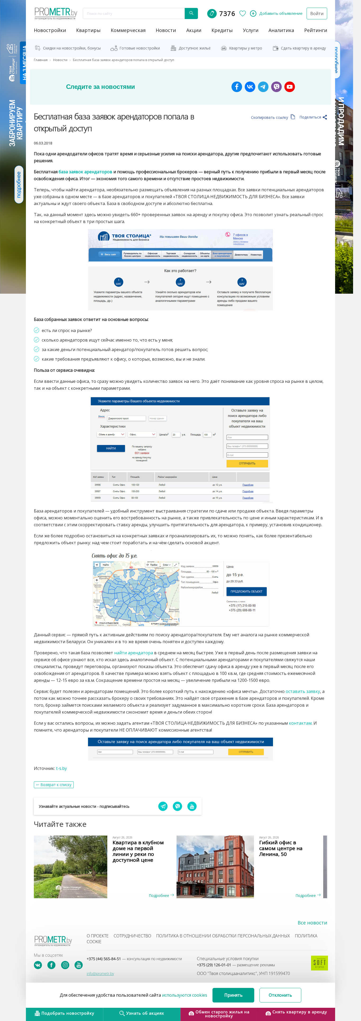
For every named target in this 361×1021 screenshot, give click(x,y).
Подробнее (159, 895)
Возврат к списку (55, 784)
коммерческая (128, 30)
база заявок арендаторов (85, 172)
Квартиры (88, 30)
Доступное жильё (195, 48)
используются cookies (184, 995)
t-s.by (61, 768)
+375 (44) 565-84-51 (134, 958)
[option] (107, 867)
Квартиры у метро (245, 48)
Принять (233, 995)
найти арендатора (133, 653)
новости (166, 30)
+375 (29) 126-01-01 (236, 964)
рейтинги (315, 30)
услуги (250, 30)
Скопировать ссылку (270, 117)
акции (193, 30)
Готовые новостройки (139, 48)
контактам (300, 723)
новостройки (50, 30)
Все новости (312, 922)
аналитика (281, 30)
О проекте (98, 936)
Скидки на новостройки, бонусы (72, 48)
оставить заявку (303, 691)
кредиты (222, 30)
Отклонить (280, 995)
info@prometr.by (100, 973)
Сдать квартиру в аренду (303, 48)
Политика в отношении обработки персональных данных (223, 936)
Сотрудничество (132, 936)
